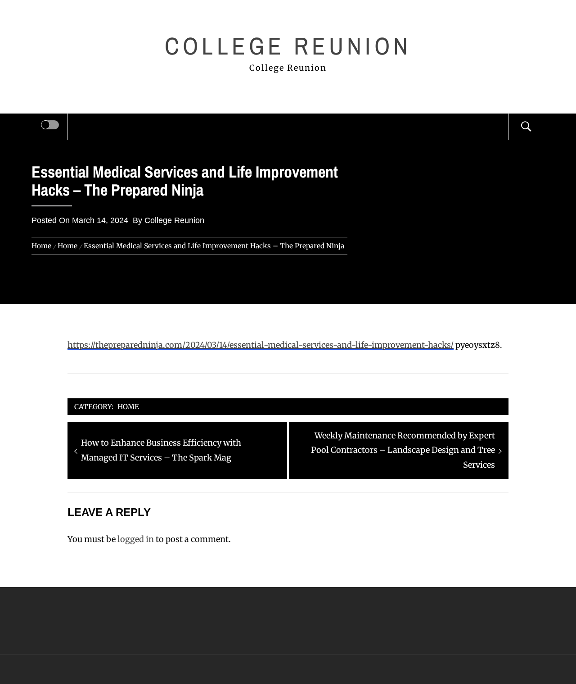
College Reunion (288, 45)
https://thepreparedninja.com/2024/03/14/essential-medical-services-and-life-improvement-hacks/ (261, 345)
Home (128, 406)
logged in (135, 539)
